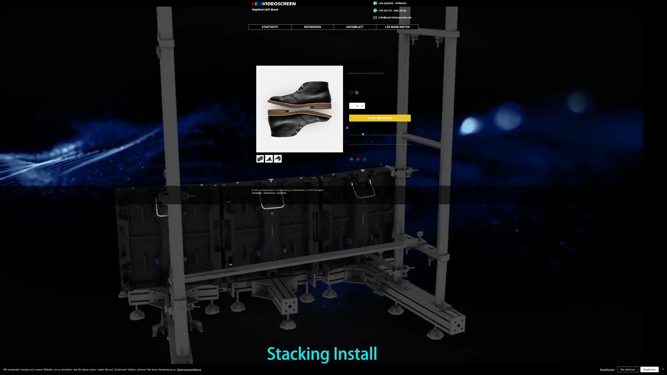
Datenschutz (269, 192)
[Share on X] (371, 159)
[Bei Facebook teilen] (351, 159)
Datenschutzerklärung (189, 369)
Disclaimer (281, 192)
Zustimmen (649, 369)
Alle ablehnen (627, 369)
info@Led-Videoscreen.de (394, 17)
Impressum (257, 192)
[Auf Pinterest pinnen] (358, 159)
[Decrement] (352, 106)
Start (259, 53)
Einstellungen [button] (607, 369)
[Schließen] (663, 369)
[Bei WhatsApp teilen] (365, 159)
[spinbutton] (357, 106)
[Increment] (362, 106)
